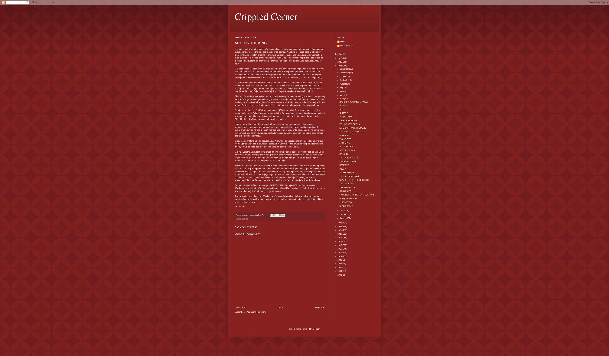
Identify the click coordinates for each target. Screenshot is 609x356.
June (342, 91)
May (342, 95)
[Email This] (271, 215)
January (343, 218)
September (345, 80)
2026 (339, 58)
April (342, 99)
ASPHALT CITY (346, 135)
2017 (339, 245)
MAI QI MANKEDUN (348, 199)
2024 (339, 66)
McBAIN (342, 169)
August (343, 84)
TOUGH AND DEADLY (349, 172)
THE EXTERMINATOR (349, 158)
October (343, 76)
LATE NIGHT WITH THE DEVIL (352, 128)
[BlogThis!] (274, 215)
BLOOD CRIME (346, 206)
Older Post (319, 307)
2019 (339, 238)
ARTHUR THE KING (348, 121)
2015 (339, 252)
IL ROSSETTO (345, 202)
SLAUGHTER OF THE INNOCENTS (354, 180)
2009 (339, 260)
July (342, 87)
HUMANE (343, 113)
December (344, 69)
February (344, 214)
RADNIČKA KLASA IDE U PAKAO (353, 102)
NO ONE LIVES (346, 146)
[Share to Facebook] (280, 215)
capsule (245, 219)
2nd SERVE (344, 143)
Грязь (341, 109)
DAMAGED (344, 165)
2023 (339, 223)
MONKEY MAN (345, 117)
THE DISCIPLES (346, 184)
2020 (339, 234)
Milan (342, 42)
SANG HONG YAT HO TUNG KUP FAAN (356, 195)
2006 (339, 267)
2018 (339, 241)
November (344, 73)
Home (280, 307)
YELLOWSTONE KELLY (349, 124)
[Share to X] (277, 215)
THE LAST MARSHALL (349, 176)
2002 (339, 275)
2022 (339, 227)
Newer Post (241, 307)
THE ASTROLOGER (348, 161)
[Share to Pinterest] (283, 215)
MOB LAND (344, 106)
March (343, 211)
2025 (339, 62)
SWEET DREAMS (347, 150)
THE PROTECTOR (347, 187)
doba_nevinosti (347, 46)
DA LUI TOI (344, 154)
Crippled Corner (266, 16)
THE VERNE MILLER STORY (352, 132)
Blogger (316, 329)
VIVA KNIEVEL (345, 139)
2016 (339, 249)
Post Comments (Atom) (256, 312)
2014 (339, 256)
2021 (339, 230)
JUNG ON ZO (345, 191)
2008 (339, 264)
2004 (339, 271)
